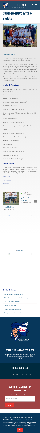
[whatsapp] (20, 374)
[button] (4, 201)
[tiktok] (23, 374)
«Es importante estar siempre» (13, 294)
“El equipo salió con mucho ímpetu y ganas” (17, 298)
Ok (20, 429)
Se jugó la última (9, 207)
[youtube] (26, 374)
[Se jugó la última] (11, 198)
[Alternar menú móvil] (36, 5)
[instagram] (17, 374)
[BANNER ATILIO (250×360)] (20, 215)
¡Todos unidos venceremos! (12, 309)
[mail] (30, 374)
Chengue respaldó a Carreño (12, 313)
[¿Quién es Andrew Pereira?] (29, 193)
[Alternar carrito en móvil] (32, 5)
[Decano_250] (20, 254)
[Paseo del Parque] (20, 250)
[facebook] (10, 374)
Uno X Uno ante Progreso (12, 302)
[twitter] (13, 374)
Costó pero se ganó (10, 305)
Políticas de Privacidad (21, 419)
